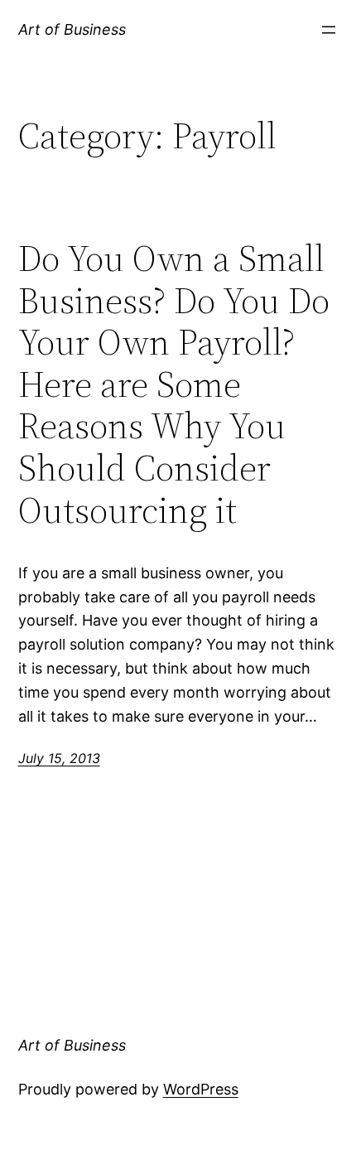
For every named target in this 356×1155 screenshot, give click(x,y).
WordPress (200, 1089)
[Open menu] (329, 30)
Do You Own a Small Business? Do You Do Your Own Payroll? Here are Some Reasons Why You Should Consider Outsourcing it (174, 384)
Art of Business (72, 29)
